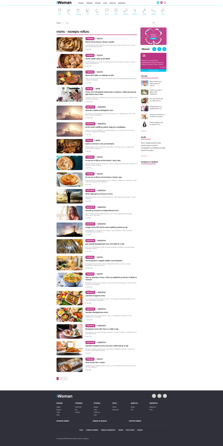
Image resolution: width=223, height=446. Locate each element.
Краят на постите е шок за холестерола (99, 144)
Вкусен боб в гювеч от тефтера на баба (99, 75)
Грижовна (89, 3)
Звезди (133, 407)
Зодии (95, 415)
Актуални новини (63, 421)
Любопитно (152, 407)
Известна (113, 3)
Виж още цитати (153, 70)
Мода (58, 415)
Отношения (115, 410)
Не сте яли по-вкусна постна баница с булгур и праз (103, 177)
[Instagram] (164, 49)
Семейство (78, 407)
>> (66, 378)
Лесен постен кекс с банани (95, 362)
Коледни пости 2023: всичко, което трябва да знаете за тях (106, 227)
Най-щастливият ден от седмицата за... (156, 100)
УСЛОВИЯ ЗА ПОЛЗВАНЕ (92, 430)
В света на (97, 412)
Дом (76, 410)
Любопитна (121, 3)
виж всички (144, 131)
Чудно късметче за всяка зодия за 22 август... (156, 83)
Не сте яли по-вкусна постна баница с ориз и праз (102, 160)
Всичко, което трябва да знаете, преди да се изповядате (105, 127)
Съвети (114, 407)
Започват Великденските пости (96, 312)
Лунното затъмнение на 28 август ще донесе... (157, 116)
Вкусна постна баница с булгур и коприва (99, 42)
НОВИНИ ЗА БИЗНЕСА (100, 421)
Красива (81, 3)
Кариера (96, 407)
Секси (105, 3)
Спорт (58, 412)
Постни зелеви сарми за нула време (97, 59)
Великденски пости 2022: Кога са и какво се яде (101, 329)
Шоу (132, 410)
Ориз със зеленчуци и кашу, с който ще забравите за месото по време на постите (111, 278)
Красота (59, 410)
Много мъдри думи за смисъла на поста (99, 194)
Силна (95, 410)
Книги (151, 410)
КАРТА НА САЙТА (130, 430)
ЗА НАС (81, 430)
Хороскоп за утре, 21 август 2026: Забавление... (156, 92)
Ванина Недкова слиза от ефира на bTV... (156, 123)
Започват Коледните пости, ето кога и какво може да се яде (106, 346)
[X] (159, 49)
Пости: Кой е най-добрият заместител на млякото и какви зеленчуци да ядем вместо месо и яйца (110, 93)
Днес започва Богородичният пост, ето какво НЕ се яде (104, 244)
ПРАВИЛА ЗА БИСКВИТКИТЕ (108, 430)
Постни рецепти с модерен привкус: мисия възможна (103, 261)
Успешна (98, 3)
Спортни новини (135, 421)
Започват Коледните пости (95, 296)
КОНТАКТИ (140, 430)
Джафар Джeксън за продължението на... (156, 108)
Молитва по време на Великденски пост (99, 110)
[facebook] (154, 49)
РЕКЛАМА (120, 430)
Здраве (58, 407)
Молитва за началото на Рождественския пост (102, 210)
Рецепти (77, 412)
